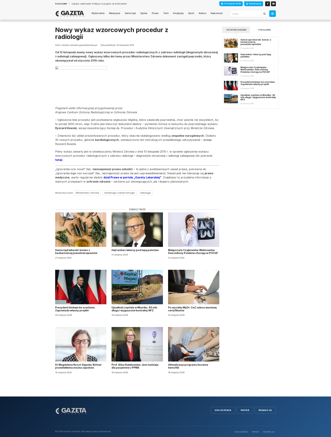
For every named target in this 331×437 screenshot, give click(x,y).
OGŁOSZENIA (241, 432)
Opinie (143, 13)
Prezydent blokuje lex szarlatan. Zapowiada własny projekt (75, 309)
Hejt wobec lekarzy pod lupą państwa (135, 250)
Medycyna (114, 13)
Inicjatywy (178, 13)
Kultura (202, 13)
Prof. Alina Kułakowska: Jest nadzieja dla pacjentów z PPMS (135, 366)
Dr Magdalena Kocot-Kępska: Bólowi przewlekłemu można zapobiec (78, 366)
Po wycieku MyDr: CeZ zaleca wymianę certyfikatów (192, 309)
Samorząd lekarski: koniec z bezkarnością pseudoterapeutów (76, 251)
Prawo (155, 13)
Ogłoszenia (223, 410)
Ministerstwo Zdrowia (87, 192)
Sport (191, 13)
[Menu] (272, 13)
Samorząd (130, 13)
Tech (166, 13)
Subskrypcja (255, 3)
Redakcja (265, 410)
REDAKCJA (268, 432)
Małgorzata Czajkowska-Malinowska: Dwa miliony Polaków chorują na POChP (193, 251)
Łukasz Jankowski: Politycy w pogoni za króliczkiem (99, 3)
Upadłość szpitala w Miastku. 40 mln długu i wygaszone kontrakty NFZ (134, 309)
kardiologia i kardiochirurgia (119, 192)
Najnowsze (217, 13)
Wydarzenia (98, 13)
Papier (245, 410)
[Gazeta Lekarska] (69, 13)
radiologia (145, 192)
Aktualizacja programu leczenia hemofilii (188, 366)
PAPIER (255, 432)
